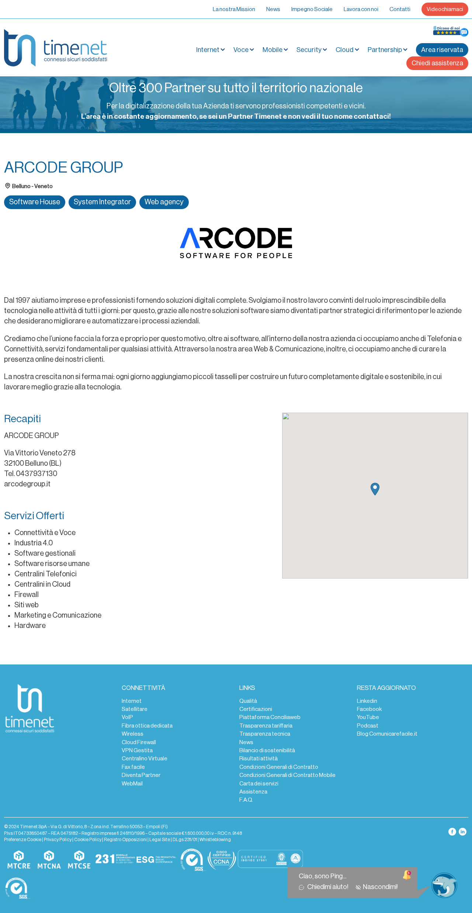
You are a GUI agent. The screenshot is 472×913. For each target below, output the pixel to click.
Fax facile (133, 767)
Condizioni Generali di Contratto (278, 767)
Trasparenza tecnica (264, 734)
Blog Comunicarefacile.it (387, 734)
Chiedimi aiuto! (329, 887)
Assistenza (253, 792)
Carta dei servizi (258, 784)
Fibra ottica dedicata (147, 726)
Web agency (164, 202)
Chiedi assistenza (437, 63)
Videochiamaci (445, 9)
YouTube (368, 717)
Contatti (399, 9)
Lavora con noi (361, 9)
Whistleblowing (215, 839)
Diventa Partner (141, 775)
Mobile (272, 49)
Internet (132, 701)
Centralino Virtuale (144, 758)
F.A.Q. (246, 800)
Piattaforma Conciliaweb (270, 717)
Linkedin (367, 701)
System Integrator (102, 202)
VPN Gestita (137, 750)
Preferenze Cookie (22, 839)
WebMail (132, 784)
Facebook (369, 709)
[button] (375, 489)
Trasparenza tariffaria (265, 726)
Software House (34, 202)
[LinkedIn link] (462, 831)
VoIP (127, 717)
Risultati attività (258, 758)
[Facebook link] (452, 831)
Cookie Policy (87, 839)
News (273, 9)
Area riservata (442, 49)
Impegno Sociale (312, 9)
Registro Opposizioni (125, 839)
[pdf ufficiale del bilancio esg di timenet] (156, 860)
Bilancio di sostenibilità (267, 750)
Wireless (132, 734)
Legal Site (159, 839)
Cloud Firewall (139, 742)
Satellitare (135, 709)
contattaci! (372, 116)
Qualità (248, 701)
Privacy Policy (58, 839)
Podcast (367, 726)
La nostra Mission (234, 9)
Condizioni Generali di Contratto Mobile (287, 775)
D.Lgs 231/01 (185, 839)
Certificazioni (255, 709)
